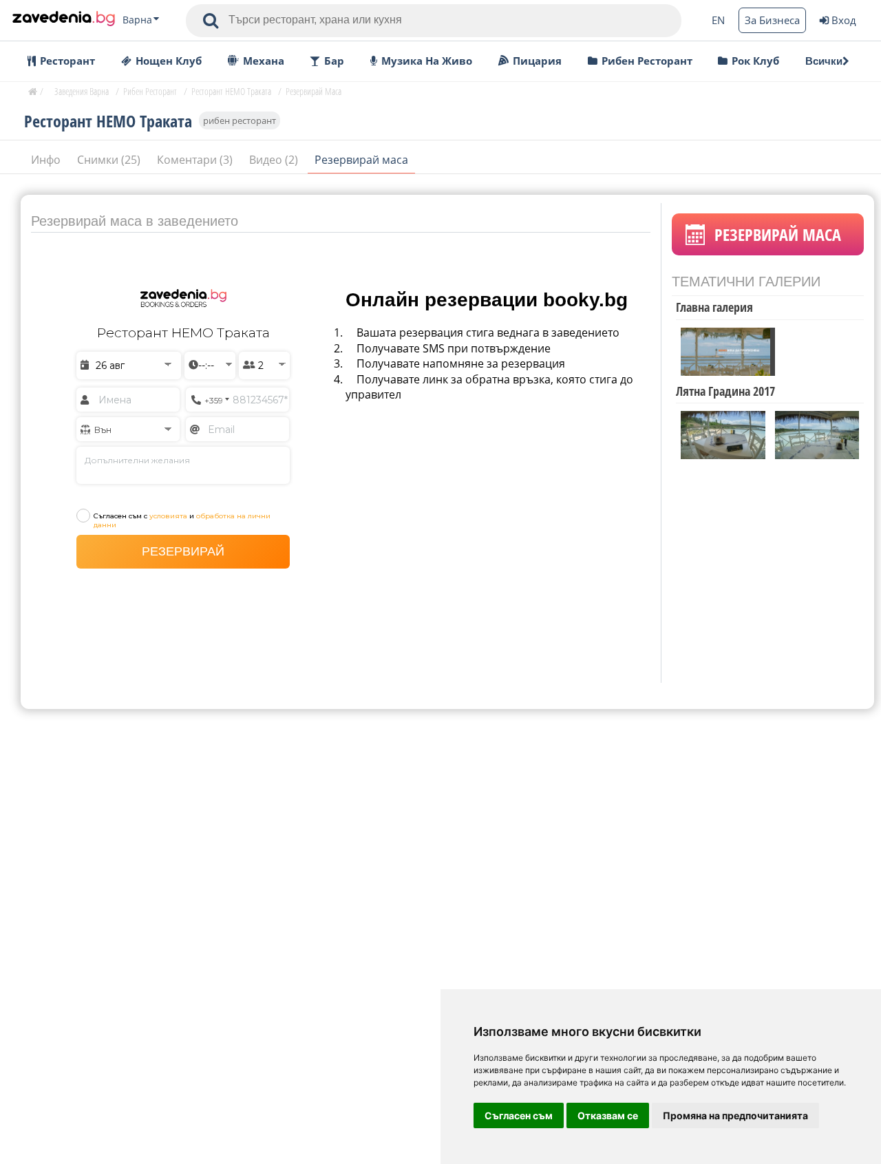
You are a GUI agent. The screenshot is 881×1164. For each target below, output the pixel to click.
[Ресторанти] (63, 20)
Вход (843, 20)
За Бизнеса (772, 20)
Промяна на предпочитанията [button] (735, 1115)
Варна (137, 20)
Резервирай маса (361, 159)
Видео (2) (275, 159)
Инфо (47, 159)
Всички (823, 61)
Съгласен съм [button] (519, 1115)
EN (718, 20)
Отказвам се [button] (607, 1115)
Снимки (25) (110, 159)
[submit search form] (211, 20)
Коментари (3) (196, 159)
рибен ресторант (239, 120)
